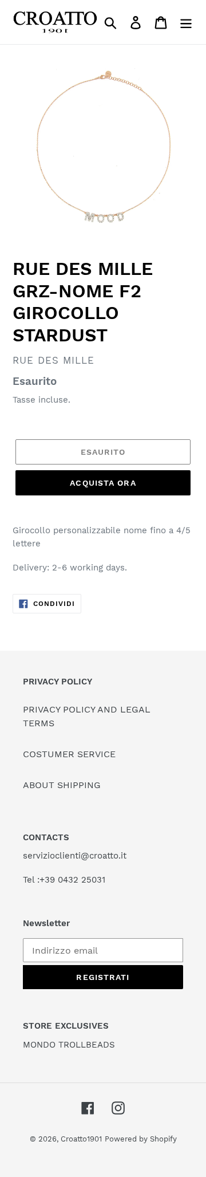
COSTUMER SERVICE (69, 754)
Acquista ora (103, 482)
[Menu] (186, 22)
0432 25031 (81, 880)
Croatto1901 (81, 1139)
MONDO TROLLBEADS (69, 1045)
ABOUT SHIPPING (62, 785)
